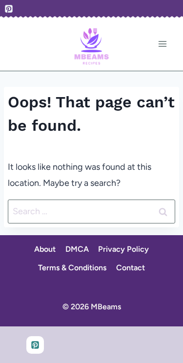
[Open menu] (162, 44)
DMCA (77, 249)
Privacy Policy (123, 249)
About (45, 249)
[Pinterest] (9, 9)
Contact (130, 267)
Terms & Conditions (72, 267)
